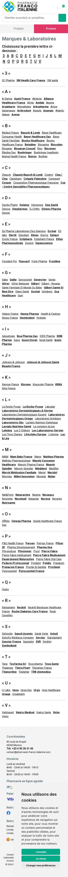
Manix (37, 456)
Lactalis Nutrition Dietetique (42, 422)
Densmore (37, 205)
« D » (6, 197)
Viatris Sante (43, 712)
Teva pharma (35, 664)
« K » (6, 377)
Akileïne (37, 98)
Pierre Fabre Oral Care (49, 559)
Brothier (43, 156)
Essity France (10, 239)
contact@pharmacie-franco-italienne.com (29, 752)
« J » (6, 355)
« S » (6, 626)
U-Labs (6, 690)
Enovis (44, 235)
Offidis (6, 521)
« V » (6, 705)
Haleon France (10, 313)
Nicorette (7, 498)
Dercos (6, 209)
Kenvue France (10, 384)
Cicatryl (49, 174)
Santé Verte (41, 633)
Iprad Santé (45, 340)
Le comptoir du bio (44, 426)
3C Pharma (8, 80)
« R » (6, 600)
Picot (37, 551)
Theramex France (42, 667)
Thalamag (7, 667)
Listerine (53, 434)
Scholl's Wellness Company (18, 637)
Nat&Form (8, 494)
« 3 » (6, 73)
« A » (6, 91)
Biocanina (43, 144)
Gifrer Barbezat (20, 283)
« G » (6, 272)
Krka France (9, 388)
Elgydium (23, 235)
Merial (42, 472)
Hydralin (41, 317)
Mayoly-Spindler (23, 468)
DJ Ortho (34, 209)
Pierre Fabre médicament (16, 555)
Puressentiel (9, 571)
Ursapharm (18, 694)
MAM (5, 456)
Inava (17, 340)
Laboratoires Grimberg (48, 418)
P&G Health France (13, 543)
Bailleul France (10, 132)
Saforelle (7, 633)
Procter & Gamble (36, 567)
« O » (6, 514)
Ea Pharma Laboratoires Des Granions (24, 231)
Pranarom (58, 563)
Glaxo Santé (22, 291)
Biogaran (7, 148)
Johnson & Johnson (13, 362)
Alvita (30, 102)
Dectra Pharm (10, 205)
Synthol (47, 641)
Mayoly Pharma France (31, 464)
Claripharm (15, 178)
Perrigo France (45, 543)
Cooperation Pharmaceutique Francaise (36, 182)
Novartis (57, 498)
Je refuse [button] (41, 858)
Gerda (52, 279)
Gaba (5, 279)
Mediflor (54, 468)
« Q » (6, 582)
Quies (5, 589)
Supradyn (28, 641)
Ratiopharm (8, 607)
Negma (36, 494)
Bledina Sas (9, 152)
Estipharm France (44, 239)
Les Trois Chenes (12, 434)
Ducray (6, 212)
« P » (6, 536)
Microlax (7, 476)
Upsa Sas (26, 690)
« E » (6, 224)
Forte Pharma (39, 261)
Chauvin (6, 174)
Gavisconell (25, 279)
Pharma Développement (21, 547)
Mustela (41, 476)
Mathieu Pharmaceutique (16, 460)
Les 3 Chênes (22, 430)
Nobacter (33, 498)
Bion (39, 148)
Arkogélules (24, 106)
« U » (6, 683)
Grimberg (47, 291)
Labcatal (50, 406)
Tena (4, 664)
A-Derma (7, 98)
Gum (20, 295)
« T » (6, 656)
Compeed (54, 178)
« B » (6, 125)
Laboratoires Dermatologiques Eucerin (24, 414)
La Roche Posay (11, 406)
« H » (6, 306)
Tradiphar (24, 671)
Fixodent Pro (9, 261)
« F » (6, 254)
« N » (6, 487)
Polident (36, 563)
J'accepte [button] (40, 851)
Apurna (50, 102)
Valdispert (8, 712)
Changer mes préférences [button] (40, 865)
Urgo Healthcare (51, 690)
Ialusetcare (8, 336)
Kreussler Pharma (43, 384)
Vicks (5, 716)
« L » (6, 399)
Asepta (37, 110)
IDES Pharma (47, 336)
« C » (6, 167)
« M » (7, 449)
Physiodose (9, 551)
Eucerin (29, 243)
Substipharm (54, 637)
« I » (5, 329)
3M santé (52, 80)
